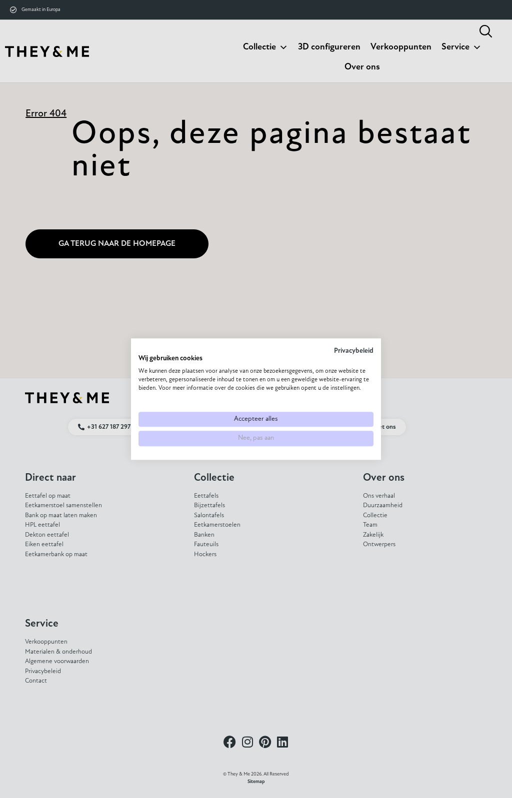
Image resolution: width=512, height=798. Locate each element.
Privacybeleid (354, 351)
